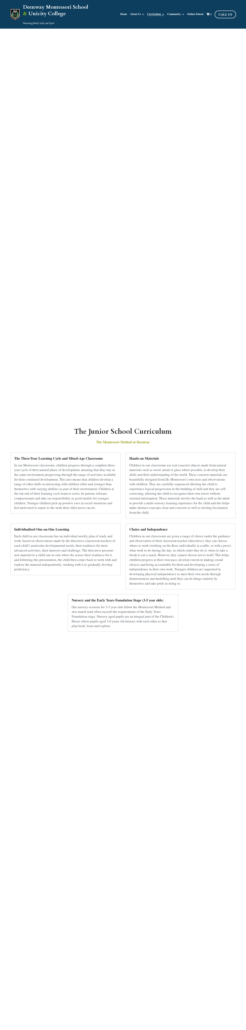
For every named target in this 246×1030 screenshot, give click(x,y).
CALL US (225, 14)
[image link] (15, 14)
